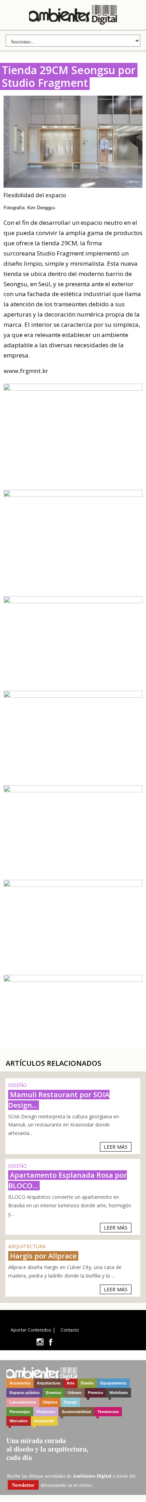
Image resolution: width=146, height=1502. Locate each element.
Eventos (53, 1392)
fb (50, 1342)
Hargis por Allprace (43, 1256)
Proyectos (45, 1412)
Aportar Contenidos (31, 1330)
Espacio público (25, 1392)
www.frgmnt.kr (26, 371)
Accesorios (20, 1383)
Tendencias (108, 1412)
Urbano (75, 1392)
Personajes (20, 1412)
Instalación (44, 1421)
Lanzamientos (23, 1402)
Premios (95, 1392)
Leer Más (116, 1146)
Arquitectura (48, 1383)
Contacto (70, 1330)
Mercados (19, 1421)
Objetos (50, 1402)
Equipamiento (113, 1383)
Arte (70, 1383)
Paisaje (70, 1402)
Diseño (87, 1383)
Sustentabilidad (76, 1412)
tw (40, 1342)
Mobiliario (119, 1392)
